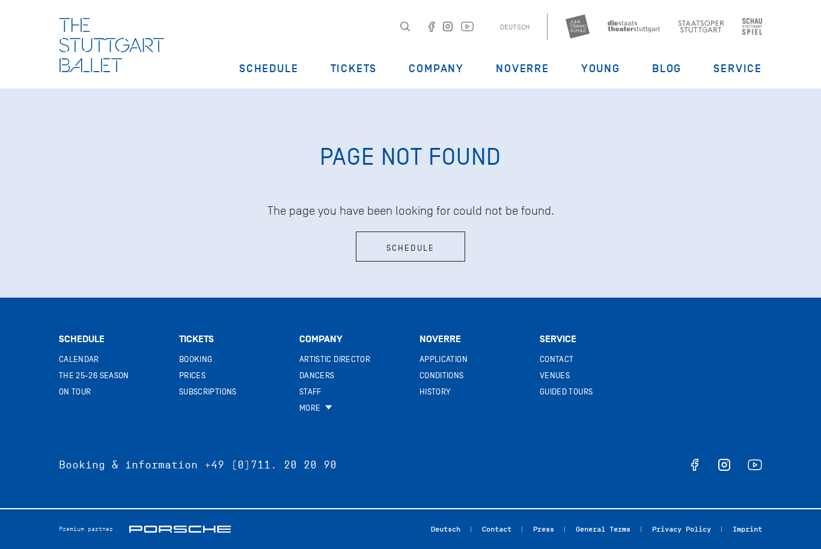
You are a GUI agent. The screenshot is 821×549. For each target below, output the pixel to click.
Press (543, 529)
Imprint (747, 529)
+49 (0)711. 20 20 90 (270, 465)
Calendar (79, 359)
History (435, 391)
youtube (755, 465)
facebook (695, 465)
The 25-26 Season (94, 375)
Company (436, 68)
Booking (195, 359)
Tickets (354, 68)
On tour (75, 391)
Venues (555, 375)
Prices (192, 375)
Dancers (316, 375)
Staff (310, 391)
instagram (724, 465)
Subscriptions (208, 391)
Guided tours (566, 391)
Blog (667, 68)
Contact (556, 359)
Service (737, 68)
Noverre (522, 68)
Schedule (268, 68)
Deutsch (515, 27)
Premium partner (86, 529)
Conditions (442, 375)
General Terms (603, 529)
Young (600, 68)
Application (444, 359)
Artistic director (334, 359)
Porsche (180, 529)
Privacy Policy (681, 529)
